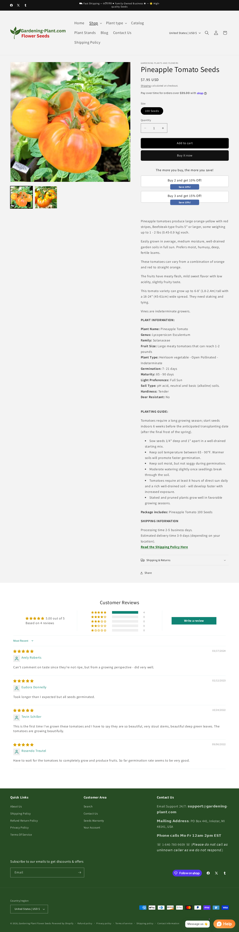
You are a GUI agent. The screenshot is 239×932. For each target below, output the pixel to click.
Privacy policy (103, 923)
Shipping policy (144, 923)
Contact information (168, 923)
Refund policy (84, 923)
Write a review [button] (194, 621)
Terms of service (123, 923)
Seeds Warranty (94, 820)
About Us (16, 806)
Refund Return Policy (24, 820)
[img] (23, 651)
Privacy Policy (19, 827)
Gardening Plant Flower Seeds (35, 923)
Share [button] (148, 573)
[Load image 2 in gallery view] (46, 197)
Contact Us (91, 813)
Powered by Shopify (63, 923)
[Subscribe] (79, 872)
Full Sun (161, 380)
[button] (95, 23)
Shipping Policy (20, 813)
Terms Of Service (21, 834)
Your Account (92, 827)
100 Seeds (152, 111)
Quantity (146, 120)
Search (88, 806)
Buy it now (185, 155)
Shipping (146, 85)
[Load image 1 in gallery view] (21, 197)
